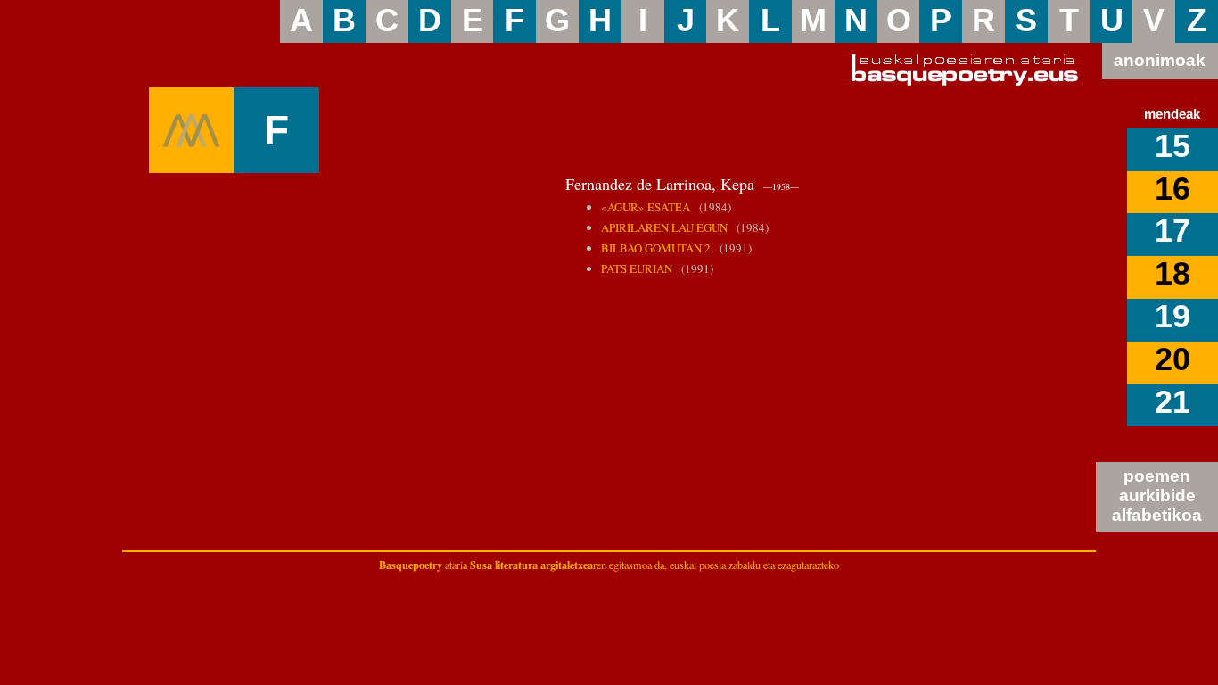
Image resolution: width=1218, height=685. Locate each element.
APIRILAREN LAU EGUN (664, 227)
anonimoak (1160, 60)
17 (1172, 231)
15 (1172, 146)
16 (1172, 189)
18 (1172, 274)
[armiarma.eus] (192, 130)
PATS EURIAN (636, 268)
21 (1172, 402)
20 (1172, 359)
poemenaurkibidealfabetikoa (1157, 495)
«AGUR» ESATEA (645, 207)
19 (1172, 316)
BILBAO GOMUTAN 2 (656, 248)
